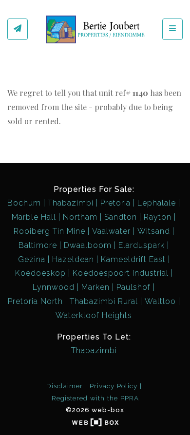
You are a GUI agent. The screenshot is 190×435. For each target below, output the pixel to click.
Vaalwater (111, 231)
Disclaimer (64, 386)
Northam (80, 217)
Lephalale (156, 203)
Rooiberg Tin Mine (49, 231)
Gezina (31, 259)
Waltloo (160, 301)
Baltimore (38, 245)
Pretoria (115, 203)
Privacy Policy (113, 386)
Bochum (24, 203)
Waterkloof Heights (94, 315)
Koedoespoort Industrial (121, 273)
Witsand (153, 231)
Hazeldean (73, 259)
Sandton (120, 217)
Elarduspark (141, 245)
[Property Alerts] (17, 29)
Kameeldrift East (133, 259)
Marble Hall (34, 217)
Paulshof (133, 287)
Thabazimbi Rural (104, 301)
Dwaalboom (88, 245)
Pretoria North (35, 301)
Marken (95, 287)
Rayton (157, 217)
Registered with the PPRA (95, 398)
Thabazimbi (71, 203)
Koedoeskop (40, 273)
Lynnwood (54, 287)
